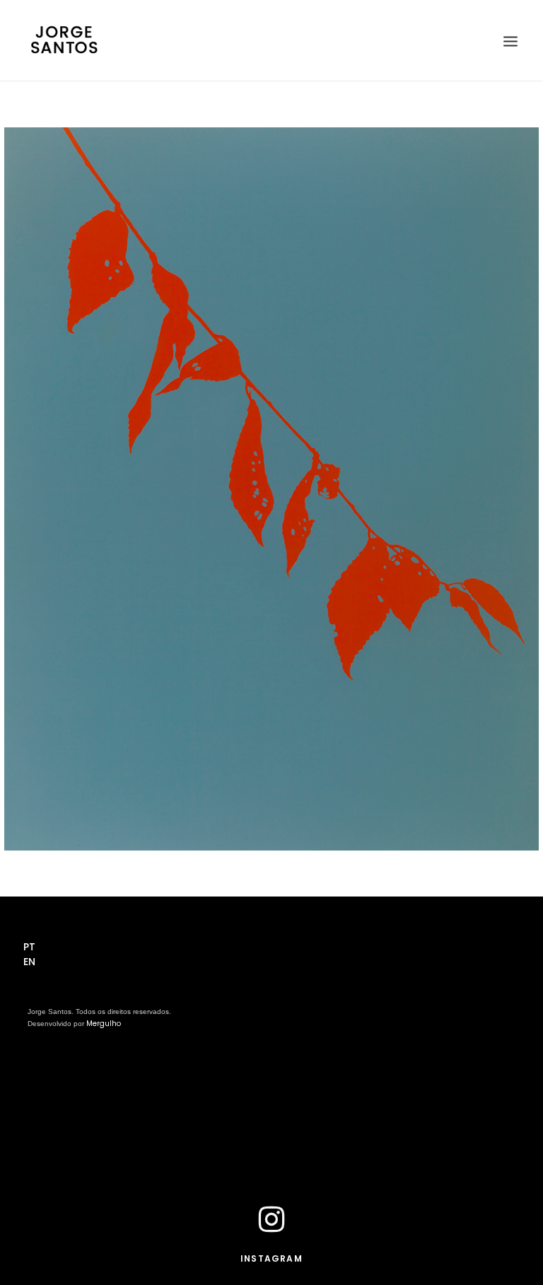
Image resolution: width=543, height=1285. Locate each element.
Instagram (271, 1258)
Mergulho (103, 1023)
